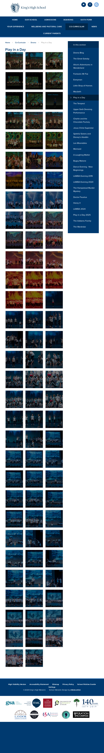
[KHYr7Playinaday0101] (54, 459)
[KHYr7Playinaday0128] (54, 638)
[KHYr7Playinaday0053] (14, 260)
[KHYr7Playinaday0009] (54, 60)
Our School (31, 20)
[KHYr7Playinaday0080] (54, 319)
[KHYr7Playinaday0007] (34, 80)
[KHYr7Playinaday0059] (14, 280)
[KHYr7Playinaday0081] (14, 339)
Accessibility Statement (39, 684)
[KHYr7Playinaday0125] (54, 618)
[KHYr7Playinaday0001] (54, 100)
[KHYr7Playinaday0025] (54, 160)
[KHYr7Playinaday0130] (34, 658)
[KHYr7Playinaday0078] (14, 319)
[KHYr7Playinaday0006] (54, 80)
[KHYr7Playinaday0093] (14, 419)
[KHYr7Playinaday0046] (54, 220)
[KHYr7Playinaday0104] (54, 479)
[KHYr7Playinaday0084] (14, 359)
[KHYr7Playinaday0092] (54, 399)
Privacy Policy (68, 684)
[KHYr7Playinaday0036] (54, 180)
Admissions (50, 20)
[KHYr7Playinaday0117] (14, 578)
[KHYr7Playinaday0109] (34, 518)
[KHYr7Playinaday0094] (34, 419)
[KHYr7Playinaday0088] (34, 379)
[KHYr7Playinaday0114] (14, 558)
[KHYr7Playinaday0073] (14, 299)
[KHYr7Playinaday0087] (14, 379)
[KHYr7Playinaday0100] (34, 459)
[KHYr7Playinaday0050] (54, 240)
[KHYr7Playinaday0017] (34, 120)
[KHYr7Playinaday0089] (54, 379)
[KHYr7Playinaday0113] (54, 538)
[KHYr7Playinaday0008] (14, 80)
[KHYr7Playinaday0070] (54, 280)
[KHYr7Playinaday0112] (34, 538)
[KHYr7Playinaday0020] (34, 140)
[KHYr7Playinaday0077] (54, 299)
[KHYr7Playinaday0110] (54, 518)
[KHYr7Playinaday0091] (34, 399)
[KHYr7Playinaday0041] (54, 200)
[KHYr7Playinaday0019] (14, 140)
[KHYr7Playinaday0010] (34, 60)
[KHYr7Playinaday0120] (14, 598)
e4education (75, 690)
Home (15, 20)
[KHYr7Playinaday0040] (34, 200)
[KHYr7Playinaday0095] (54, 419)
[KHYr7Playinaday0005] (14, 100)
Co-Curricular (76, 27)
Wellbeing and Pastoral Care (46, 27)
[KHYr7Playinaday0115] (34, 558)
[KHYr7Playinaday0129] (14, 658)
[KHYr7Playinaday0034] (34, 180)
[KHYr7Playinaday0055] (34, 260)
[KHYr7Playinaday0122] (54, 598)
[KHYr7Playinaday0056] (54, 260)
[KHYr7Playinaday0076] (34, 299)
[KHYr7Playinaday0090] (14, 399)
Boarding (68, 20)
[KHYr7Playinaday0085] (34, 359)
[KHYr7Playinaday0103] (34, 479)
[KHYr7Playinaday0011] (14, 60)
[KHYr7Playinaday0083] (54, 339)
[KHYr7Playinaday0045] (34, 220)
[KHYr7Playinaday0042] (14, 220)
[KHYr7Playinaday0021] (54, 140)
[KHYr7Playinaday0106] (34, 499)
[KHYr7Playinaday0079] (34, 319)
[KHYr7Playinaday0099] (14, 459)
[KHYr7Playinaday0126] (14, 638)
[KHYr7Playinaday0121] (34, 598)
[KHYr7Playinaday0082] (34, 339)
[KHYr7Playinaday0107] (54, 499)
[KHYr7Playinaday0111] (14, 538)
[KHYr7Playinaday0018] (54, 120)
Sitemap (55, 684)
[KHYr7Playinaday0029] (14, 180)
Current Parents (52, 33)
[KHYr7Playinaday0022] (14, 160)
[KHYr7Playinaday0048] (34, 240)
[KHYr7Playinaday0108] (14, 518)
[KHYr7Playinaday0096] (14, 439)
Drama (33, 43)
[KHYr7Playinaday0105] (14, 499)
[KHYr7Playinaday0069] (34, 280)
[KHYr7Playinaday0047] (14, 240)
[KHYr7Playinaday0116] (54, 558)
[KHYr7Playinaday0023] (34, 160)
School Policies (83, 684)
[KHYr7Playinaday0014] (14, 120)
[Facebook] (90, 4)
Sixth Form (86, 20)
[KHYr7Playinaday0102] (14, 479)
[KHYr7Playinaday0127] (34, 638)
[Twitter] (83, 4)
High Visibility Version (17, 684)
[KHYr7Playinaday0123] (14, 618)
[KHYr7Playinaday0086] (54, 359)
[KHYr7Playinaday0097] (34, 439)
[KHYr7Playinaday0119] (54, 578)
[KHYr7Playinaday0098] (54, 439)
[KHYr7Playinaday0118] (34, 578)
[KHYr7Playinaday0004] (34, 100)
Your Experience (15, 27)
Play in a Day (46, 43)
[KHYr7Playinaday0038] (14, 200)
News (94, 27)
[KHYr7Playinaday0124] (34, 618)
